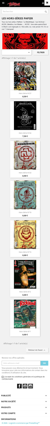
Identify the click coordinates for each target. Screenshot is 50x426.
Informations (8, 419)
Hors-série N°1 (25, 331)
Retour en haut (37, 350)
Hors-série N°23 (25, 173)
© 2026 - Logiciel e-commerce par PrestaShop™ (21, 423)
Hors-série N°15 (25, 252)
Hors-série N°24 (25, 133)
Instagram (30, 386)
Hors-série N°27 (25, 93)
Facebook (19, 386)
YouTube (25, 386)
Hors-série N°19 (25, 212)
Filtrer (41, 52)
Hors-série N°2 (25, 292)
